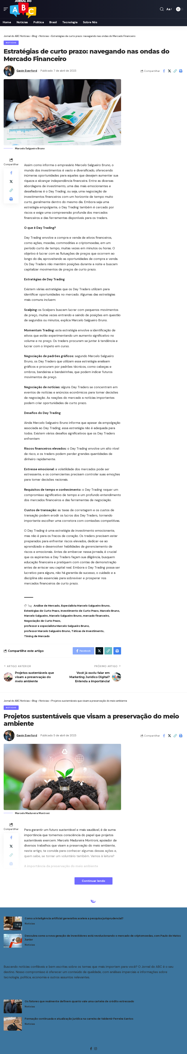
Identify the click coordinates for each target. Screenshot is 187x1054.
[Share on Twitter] (169, 71)
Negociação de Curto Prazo (42, 620)
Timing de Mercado (37, 636)
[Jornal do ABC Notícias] (23, 9)
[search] (162, 9)
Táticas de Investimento (87, 631)
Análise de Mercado (47, 605)
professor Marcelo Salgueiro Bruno (47, 631)
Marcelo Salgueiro (36, 615)
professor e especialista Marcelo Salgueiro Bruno (56, 626)
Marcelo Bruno (109, 610)
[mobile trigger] (7, 9)
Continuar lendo (93, 881)
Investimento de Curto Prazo (80, 610)
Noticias (11, 42)
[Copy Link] (175, 71)
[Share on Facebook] (163, 71)
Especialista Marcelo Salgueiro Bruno (85, 605)
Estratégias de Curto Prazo (41, 610)
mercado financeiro (96, 615)
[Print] (180, 71)
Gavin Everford (26, 71)
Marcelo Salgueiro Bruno (65, 615)
